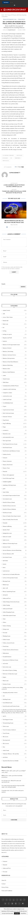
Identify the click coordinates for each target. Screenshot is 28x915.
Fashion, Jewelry (14, 454)
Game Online (14, 492)
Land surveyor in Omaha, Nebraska (14, 574)
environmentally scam (14, 437)
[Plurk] (23, 903)
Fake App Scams (14, 440)
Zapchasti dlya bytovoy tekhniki (14, 760)
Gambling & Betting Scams (14, 485)
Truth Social (6, 160)
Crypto (14, 406)
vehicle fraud (14, 750)
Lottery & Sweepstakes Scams (14, 577)
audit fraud (19, 155)
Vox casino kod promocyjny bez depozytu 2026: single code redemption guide (13, 786)
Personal (14, 632)
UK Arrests (14, 736)
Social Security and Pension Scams (14, 706)
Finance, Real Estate (14, 464)
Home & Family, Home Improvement (14, 516)
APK (14, 313)
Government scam (14, 499)
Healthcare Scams (14, 512)
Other (14, 619)
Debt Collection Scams (14, 413)
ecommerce (14, 430)
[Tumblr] (17, 899)
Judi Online (14, 560)
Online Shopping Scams (14, 612)
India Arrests (14, 540)
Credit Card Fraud (14, 399)
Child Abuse (14, 382)
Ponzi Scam (14, 646)
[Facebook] (3, 899)
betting (14, 331)
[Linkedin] (13, 899)
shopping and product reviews (14, 692)
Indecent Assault (14, 536)
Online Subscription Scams (14, 615)
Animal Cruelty (14, 310)
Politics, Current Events (14, 643)
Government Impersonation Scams (14, 495)
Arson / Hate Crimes (14, 317)
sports (14, 716)
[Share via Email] (22, 167)
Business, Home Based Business (14, 361)
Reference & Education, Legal (14, 674)
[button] (10, 2)
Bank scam (14, 324)
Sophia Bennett (11, 30)
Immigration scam (14, 533)
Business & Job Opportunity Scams (14, 344)
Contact (4, 884)
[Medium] (19, 903)
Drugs (14, 427)
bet (14, 327)
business (14, 341)
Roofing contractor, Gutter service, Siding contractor (14, 688)
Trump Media (18, 158)
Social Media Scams (14, 702)
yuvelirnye (14, 757)
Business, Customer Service (14, 355)
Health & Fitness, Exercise (14, 505)
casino (14, 375)
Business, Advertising (14, 351)
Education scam (14, 433)
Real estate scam (14, 667)
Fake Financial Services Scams (14, 444)
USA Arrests (14, 743)
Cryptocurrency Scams (14, 410)
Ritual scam (14, 680)
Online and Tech (14, 598)
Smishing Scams (14, 699)
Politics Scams (14, 639)
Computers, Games (14, 392)
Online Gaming (14, 605)
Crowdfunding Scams (14, 403)
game (14, 488)
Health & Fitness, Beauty (14, 502)
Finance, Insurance (14, 461)
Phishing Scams (14, 636)
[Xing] (24, 899)
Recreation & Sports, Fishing (14, 670)
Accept (17, 913)
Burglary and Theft (14, 338)
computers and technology (14, 389)
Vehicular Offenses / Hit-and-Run (14, 754)
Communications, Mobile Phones (14, 385)
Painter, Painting (14, 625)
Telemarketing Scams (14, 723)
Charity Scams (14, 379)
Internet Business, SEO (14, 553)
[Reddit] (5, 903)
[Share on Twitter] (19, 167)
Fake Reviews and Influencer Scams (14, 451)
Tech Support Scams (14, 719)
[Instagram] (10, 899)
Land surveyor (14, 571)
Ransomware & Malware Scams (14, 660)
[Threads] (16, 903)
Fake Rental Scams (14, 447)
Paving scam (14, 629)
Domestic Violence (14, 416)
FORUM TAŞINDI (14, 481)
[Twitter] (6, 899)
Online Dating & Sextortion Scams (14, 602)
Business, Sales (14, 368)
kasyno (14, 564)
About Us (4, 880)
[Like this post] (16, 167)
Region (14, 677)
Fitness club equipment (14, 475)
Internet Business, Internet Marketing (14, 550)
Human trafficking (14, 526)
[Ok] (9, 903)
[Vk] (20, 899)
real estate (14, 663)
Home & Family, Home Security (14, 519)
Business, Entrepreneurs (14, 358)
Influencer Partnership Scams (14, 543)
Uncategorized (14, 740)
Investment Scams (14, 557)
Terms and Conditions (7, 890)
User (14, 747)
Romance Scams (14, 684)
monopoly (14, 595)
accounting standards (8, 155)
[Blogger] (12, 903)
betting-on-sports (14, 334)
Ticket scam (14, 726)
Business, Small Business (14, 372)
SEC (11, 158)
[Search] (26, 14)
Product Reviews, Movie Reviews (14, 649)
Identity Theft (14, 530)
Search (3, 284)
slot (14, 696)
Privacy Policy (5, 887)
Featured (14, 457)
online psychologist (14, 608)
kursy (14, 567)
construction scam (14, 396)
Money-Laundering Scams (14, 591)
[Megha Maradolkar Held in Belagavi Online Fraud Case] (14, 210)
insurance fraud (14, 547)
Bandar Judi (14, 320)
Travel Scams (14, 733)
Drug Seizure (14, 420)
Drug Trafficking (14, 423)
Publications (14, 653)
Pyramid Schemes (14, 656)
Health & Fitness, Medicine (14, 509)
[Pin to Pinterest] (21, 167)
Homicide (14, 523)
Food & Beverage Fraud (14, 478)
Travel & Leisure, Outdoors (14, 730)
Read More (23, 913)
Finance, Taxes (14, 468)
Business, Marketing (14, 365)
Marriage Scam (14, 581)
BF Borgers (5, 158)
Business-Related (14, 348)
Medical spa (14, 584)
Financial (14, 471)
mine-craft (14, 588)
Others (14, 622)
